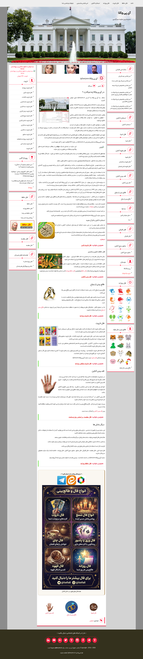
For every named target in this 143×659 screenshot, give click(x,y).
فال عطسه (29, 245)
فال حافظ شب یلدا (27, 213)
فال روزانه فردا (27, 261)
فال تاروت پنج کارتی (26, 115)
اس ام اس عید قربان (124, 76)
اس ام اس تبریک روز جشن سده (121, 80)
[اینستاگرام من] (77, 640)
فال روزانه (106, 3)
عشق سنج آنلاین (125, 252)
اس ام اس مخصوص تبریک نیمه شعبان (122, 86)
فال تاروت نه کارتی (26, 125)
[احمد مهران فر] (94, 69)
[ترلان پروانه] (72, 69)
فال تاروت (116, 3)
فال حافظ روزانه (70, 270)
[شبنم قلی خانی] (49, 69)
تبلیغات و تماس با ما (67, 3)
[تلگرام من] (89, 640)
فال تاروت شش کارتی (25, 120)
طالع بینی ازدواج (125, 198)
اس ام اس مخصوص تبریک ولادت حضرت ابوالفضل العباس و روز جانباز (121, 93)
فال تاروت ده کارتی (26, 129)
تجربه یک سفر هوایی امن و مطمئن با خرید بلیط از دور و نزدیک (23, 181)
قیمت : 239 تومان (22, 71)
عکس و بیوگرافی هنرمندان (24, 266)
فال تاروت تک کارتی (26, 101)
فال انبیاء (127, 140)
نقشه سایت (63, 652)
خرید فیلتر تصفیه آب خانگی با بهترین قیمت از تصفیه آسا (24, 165)
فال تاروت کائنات (27, 97)
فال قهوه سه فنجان (124, 161)
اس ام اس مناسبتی (82, 3)
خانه (132, 3)
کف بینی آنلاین (98, 411)
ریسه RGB (127, 268)
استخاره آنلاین (95, 3)
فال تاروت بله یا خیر (26, 143)
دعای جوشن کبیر (125, 215)
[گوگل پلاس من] (60, 640)
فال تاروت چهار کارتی (26, 111)
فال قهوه (127, 157)
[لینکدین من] (48, 640)
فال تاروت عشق (27, 134)
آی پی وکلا (124, 12)
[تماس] (71, 640)
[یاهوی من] (95, 640)
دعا (129, 219)
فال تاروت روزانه (27, 87)
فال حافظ (124, 3)
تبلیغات (91, 206)
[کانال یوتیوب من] (54, 640)
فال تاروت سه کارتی (26, 106)
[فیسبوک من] (83, 640)
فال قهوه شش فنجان (124, 166)
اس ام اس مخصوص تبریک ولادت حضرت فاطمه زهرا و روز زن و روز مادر (121, 107)
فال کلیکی (127, 236)
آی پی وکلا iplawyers (89, 78)
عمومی (92, 620)
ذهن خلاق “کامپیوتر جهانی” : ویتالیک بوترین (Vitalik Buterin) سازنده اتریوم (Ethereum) (22, 173)
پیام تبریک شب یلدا (26, 217)
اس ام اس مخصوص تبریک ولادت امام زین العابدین (121, 100)
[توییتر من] (65, 640)
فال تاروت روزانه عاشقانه (24, 139)
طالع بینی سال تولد (124, 367)
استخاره (102, 239)
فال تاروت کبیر (27, 92)
